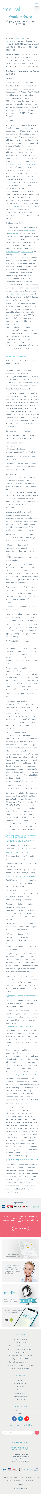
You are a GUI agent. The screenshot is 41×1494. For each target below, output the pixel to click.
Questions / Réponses (20, 1396)
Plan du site (20, 1387)
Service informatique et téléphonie (20, 1362)
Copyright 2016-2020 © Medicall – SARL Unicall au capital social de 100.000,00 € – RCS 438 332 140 (20, 1479)
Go (37, 1433)
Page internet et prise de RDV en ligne (20, 1355)
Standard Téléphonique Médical (20, 1368)
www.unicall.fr (11, 41)
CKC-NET (21, 1484)
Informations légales (20, 1383)
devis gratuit (20, 1228)
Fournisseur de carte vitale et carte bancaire (20, 1365)
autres (26, 149)
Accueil (20, 1380)
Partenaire (20, 1390)
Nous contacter (20, 1393)
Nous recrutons (20, 1399)
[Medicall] (11, 9)
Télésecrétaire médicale (20, 1343)
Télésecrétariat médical (20, 1339)
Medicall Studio (20, 1352)
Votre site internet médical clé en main (20, 1349)
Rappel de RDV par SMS (20, 1359)
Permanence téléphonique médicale (20, 1346)
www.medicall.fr (20, 38)
